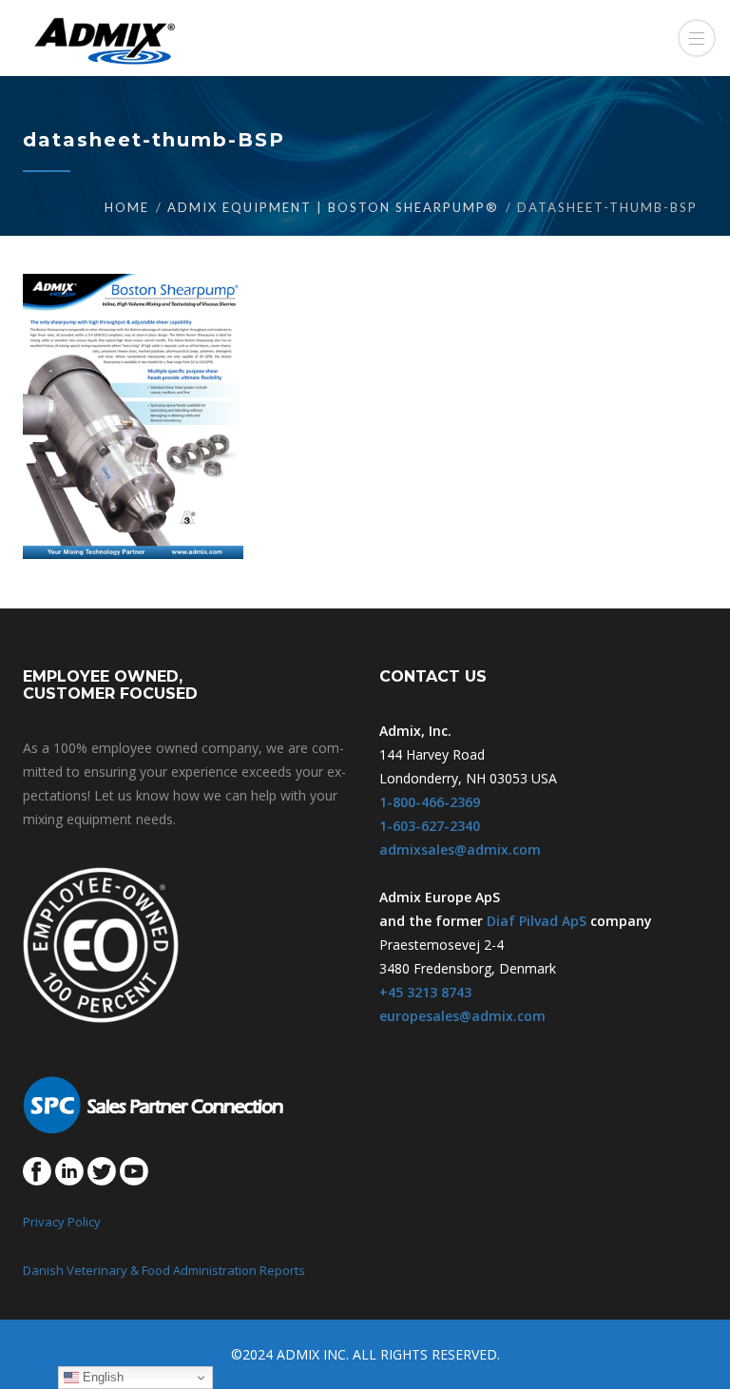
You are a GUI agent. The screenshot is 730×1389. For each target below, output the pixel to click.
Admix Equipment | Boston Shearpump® (333, 207)
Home (127, 207)
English (101, 1377)
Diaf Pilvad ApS (536, 921)
